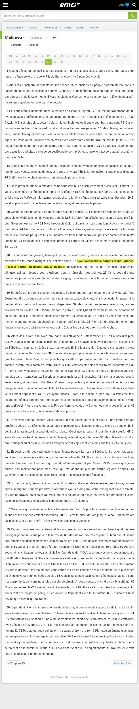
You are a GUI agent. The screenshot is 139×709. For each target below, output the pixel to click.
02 (17, 55)
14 (92, 55)
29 (104, 272)
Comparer (16, 44)
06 (42, 55)
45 (41, 399)
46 (132, 405)
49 (128, 431)
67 (79, 587)
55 (8, 483)
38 (72, 347)
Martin (67, 27)
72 (40, 624)
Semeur (33, 27)
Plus (93, 27)
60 (66, 535)
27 (54, 62)
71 (132, 613)
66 (132, 581)
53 (104, 463)
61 (15, 546)
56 (46, 494)
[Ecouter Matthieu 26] (54, 37)
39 (50, 353)
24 (35, 62)
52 (83, 457)
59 (8, 529)
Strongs (33, 44)
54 (132, 469)
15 (99, 55)
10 (67, 55)
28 (61, 62)
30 (8, 292)
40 (55, 365)
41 (83, 370)
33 (36, 310)
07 (48, 55)
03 (23, 55)
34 (73, 315)
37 (77, 341)
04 (29, 55)
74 (69, 636)
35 (88, 321)
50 (102, 437)
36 (8, 336)
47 (8, 419)
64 (82, 564)
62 (121, 546)
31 (125, 292)
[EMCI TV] (70, 4)
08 (55, 55)
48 (129, 425)
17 (111, 55)
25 (42, 62)
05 (36, 55)
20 (10, 62)
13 (86, 55)
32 (74, 304)
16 (105, 55)
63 (12, 558)
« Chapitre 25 (16, 663)
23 (29, 62)
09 (61, 55)
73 (20, 630)
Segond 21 (51, 27)
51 (8, 451)
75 (116, 642)
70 (54, 613)
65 (58, 575)
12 (80, 55)
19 (124, 55)
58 (61, 515)
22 (23, 62)
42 (99, 376)
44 (39, 394)
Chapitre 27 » (123, 663)
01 (10, 55)
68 (108, 593)
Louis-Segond (15, 27)
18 (118, 55)
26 (48, 62)
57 (8, 509)
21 (16, 62)
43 (57, 388)
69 (8, 607)
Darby (80, 27)
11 (74, 55)
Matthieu (13, 37)
